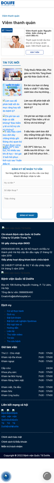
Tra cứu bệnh (13, 341)
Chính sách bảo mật (11, 437)
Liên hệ (10, 331)
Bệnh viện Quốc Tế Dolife (36, 455)
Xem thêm (34, 52)
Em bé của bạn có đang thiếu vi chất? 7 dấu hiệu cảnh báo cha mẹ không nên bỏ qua (36, 89)
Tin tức (10, 337)
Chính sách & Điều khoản (14, 441)
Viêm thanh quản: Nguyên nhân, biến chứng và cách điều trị (38, 33)
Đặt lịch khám (14, 317)
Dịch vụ (11, 314)
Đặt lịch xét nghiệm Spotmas (21, 321)
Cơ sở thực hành (15, 311)
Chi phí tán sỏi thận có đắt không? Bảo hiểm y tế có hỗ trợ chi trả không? (37, 119)
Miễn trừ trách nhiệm (11, 446)
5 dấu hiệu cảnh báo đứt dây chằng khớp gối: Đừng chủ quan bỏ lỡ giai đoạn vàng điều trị (37, 135)
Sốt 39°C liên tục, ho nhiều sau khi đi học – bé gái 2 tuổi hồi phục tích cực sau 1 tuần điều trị (36, 150)
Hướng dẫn (12, 327)
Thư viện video (14, 334)
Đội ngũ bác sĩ (14, 324)
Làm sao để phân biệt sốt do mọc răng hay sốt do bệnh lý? (37, 104)
